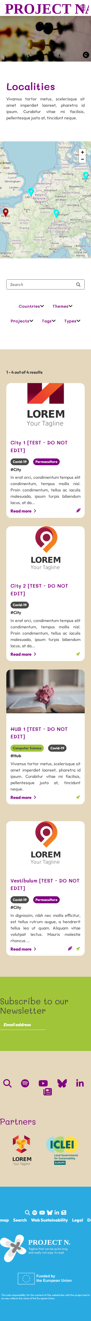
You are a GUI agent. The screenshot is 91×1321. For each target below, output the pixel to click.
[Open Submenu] (42, 306)
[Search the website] (7, 1084)
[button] (85, 176)
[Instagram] (62, 1084)
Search (20, 1220)
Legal (77, 1220)
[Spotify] (25, 1084)
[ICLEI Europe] (62, 1150)
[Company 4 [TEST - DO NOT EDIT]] (21, 1150)
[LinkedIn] (80, 1084)
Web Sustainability (49, 1220)
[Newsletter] (47, 1093)
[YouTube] (43, 1084)
